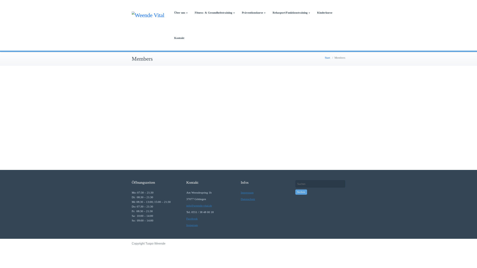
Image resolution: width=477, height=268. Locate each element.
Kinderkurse (324, 12)
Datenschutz (248, 199)
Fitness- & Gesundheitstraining (213, 12)
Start (327, 57)
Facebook (192, 218)
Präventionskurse (252, 12)
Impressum (247, 192)
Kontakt (179, 37)
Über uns (179, 12)
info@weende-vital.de (199, 205)
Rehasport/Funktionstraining (290, 12)
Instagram (192, 225)
